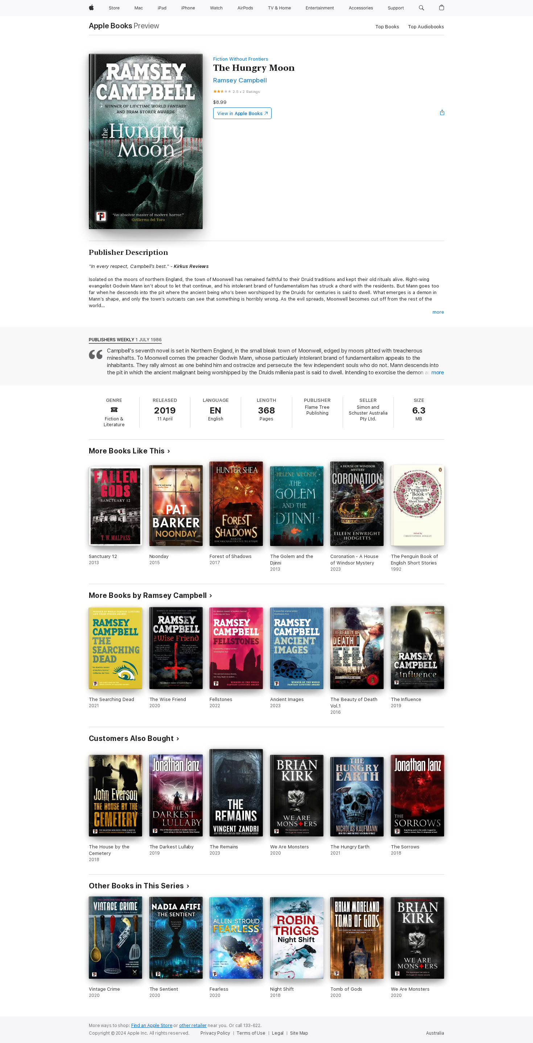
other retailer (193, 1025)
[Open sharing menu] (442, 113)
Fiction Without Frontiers (240, 59)
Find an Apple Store (152, 1025)
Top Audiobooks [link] (426, 26)
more (438, 312)
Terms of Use (250, 1033)
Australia (435, 1033)
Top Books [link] (387, 26)
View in (240, 113)
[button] (421, 8)
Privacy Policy (215, 1033)
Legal (278, 1033)
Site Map (299, 1033)
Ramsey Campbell (240, 80)
